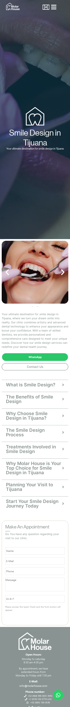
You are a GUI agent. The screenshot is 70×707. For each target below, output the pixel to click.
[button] (7, 272)
